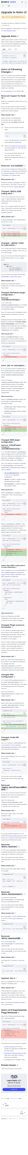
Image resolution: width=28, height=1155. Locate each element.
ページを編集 (6, 1098)
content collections (9, 173)
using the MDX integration (15, 835)
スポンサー (23, 1118)
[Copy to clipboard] (24, 55)
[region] (14, 59)
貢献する (5, 1118)
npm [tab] (4, 49)
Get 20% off (14, 1089)
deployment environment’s (18, 146)
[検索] (22, 2)
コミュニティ (14, 1118)
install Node (18, 142)
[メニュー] (25, 2)
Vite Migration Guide (18, 1002)
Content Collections (17, 918)
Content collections (9, 1046)
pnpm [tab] (9, 49)
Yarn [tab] (15, 49)
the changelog (8, 91)
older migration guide (9, 30)
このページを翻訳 (17, 1098)
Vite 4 (23, 981)
